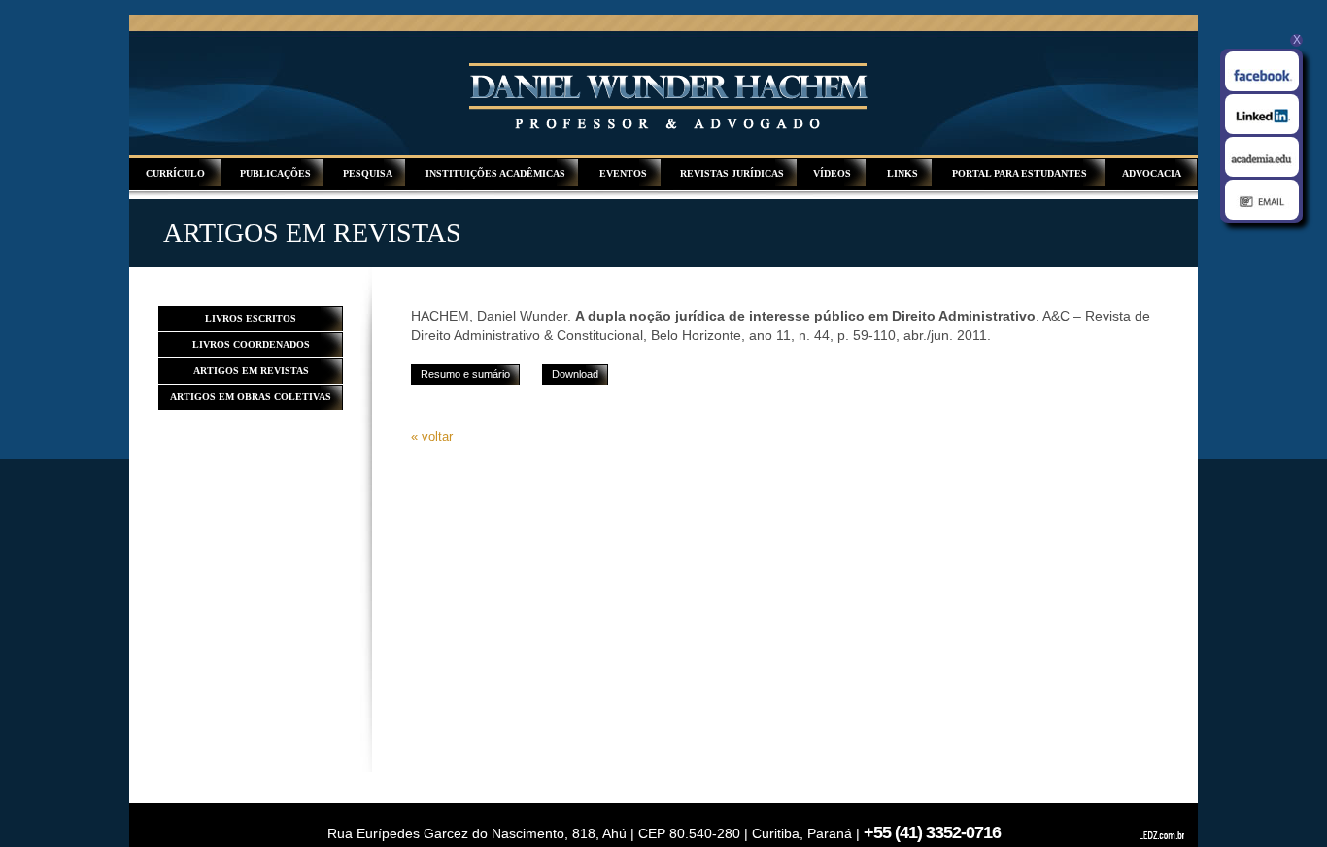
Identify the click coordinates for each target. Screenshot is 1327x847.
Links (902, 173)
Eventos (623, 173)
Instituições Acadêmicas (495, 173)
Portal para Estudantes (1019, 173)
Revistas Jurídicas (732, 173)
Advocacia (1151, 173)
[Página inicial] (668, 126)
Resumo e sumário (465, 374)
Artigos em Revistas (251, 370)
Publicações (275, 173)
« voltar (432, 436)
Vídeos (832, 173)
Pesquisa (367, 173)
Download (575, 374)
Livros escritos (250, 318)
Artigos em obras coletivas (250, 396)
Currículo (175, 173)
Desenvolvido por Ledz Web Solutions (1164, 835)
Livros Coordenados (251, 344)
